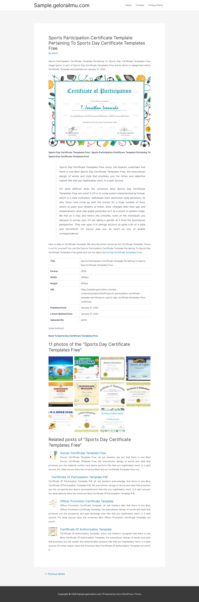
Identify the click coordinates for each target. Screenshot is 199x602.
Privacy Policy (155, 5)
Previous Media (55, 574)
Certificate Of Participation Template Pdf (80, 477)
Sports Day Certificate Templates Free (122, 252)
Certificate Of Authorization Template (86, 529)
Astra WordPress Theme (128, 594)
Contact (140, 5)
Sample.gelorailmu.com (61, 5)
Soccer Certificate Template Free (83, 453)
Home (129, 5)
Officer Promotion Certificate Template (86, 501)
